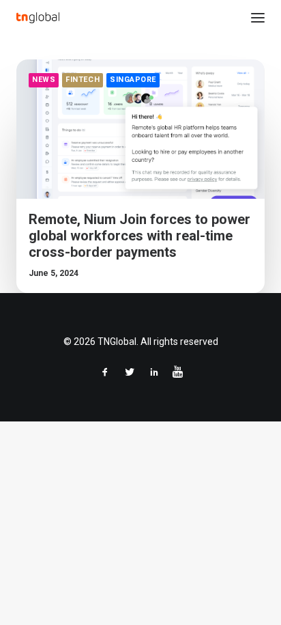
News (43, 79)
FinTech (82, 79)
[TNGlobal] (37, 17)
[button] (258, 18)
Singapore (133, 79)
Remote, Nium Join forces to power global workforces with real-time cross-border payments (139, 235)
